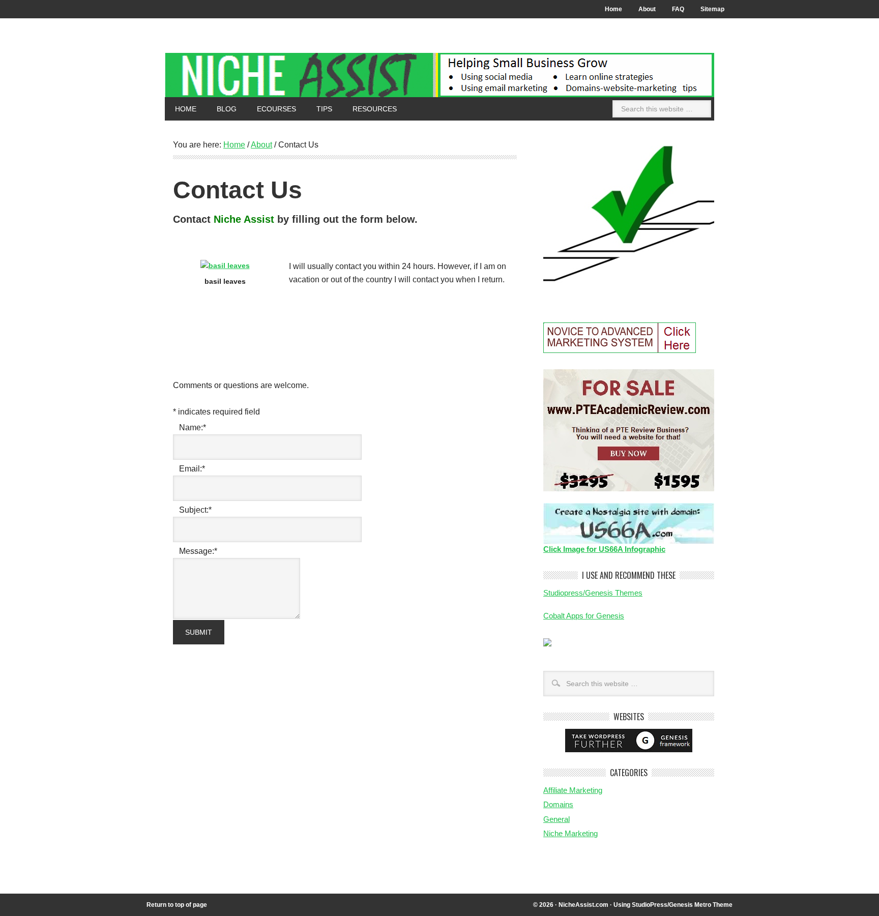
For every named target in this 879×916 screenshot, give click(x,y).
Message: (198, 551)
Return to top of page (176, 904)
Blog (227, 109)
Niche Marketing (570, 833)
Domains (558, 804)
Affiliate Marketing (572, 790)
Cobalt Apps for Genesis (583, 615)
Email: (192, 468)
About (643, 9)
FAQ (678, 9)
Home (613, 9)
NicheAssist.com (583, 904)
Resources (369, 109)
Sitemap (712, 9)
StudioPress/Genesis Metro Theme (682, 904)
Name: (192, 427)
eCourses (271, 109)
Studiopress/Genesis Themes (592, 592)
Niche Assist (439, 75)
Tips (319, 109)
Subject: (195, 510)
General (556, 819)
